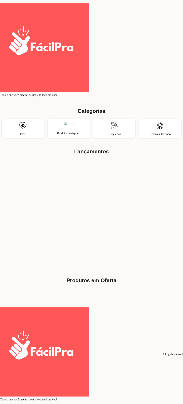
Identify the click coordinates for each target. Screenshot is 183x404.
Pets (23, 133)
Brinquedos (114, 133)
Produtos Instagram (68, 133)
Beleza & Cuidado (160, 133)
